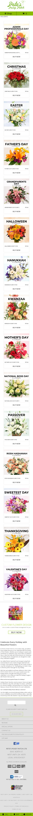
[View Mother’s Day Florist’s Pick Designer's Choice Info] (16, 346)
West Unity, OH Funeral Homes (11, 794)
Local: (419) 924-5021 (16, 757)
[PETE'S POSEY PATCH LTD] (16, 9)
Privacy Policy (9, 806)
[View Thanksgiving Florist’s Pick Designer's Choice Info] (16, 539)
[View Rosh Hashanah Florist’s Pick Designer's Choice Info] (16, 462)
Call (6, 814)
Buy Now (16, 57)
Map (17, 814)
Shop (9, 13)
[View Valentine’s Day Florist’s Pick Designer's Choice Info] (16, 578)
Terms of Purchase (21, 806)
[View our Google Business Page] (18, 744)
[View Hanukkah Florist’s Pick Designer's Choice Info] (16, 268)
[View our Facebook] (15, 744)
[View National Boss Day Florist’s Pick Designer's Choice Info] (16, 384)
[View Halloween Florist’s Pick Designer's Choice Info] (16, 230)
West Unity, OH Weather (8, 800)
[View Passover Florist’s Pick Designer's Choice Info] (16, 423)
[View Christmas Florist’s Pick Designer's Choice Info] (16, 75)
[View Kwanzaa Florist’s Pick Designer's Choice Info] (16, 307)
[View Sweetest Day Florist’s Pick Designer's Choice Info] (16, 501)
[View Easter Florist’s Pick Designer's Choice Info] (16, 114)
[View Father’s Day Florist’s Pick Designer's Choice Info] (16, 152)
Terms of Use (16, 809)
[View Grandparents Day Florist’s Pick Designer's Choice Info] (16, 191)
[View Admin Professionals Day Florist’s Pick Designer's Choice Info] (16, 36)
